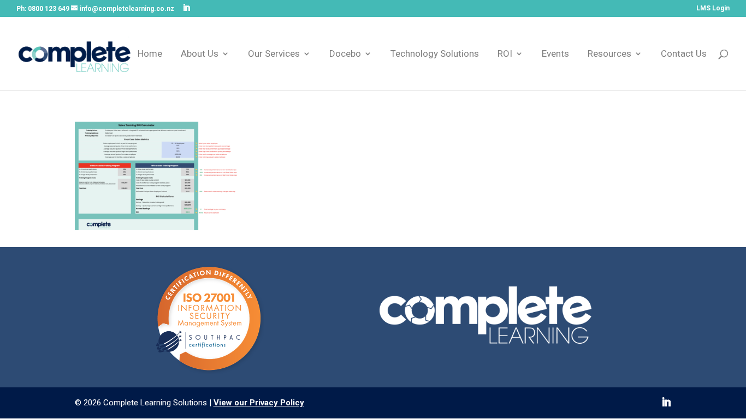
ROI (505, 54)
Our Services (274, 54)
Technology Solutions (434, 54)
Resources (609, 54)
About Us (199, 54)
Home (150, 54)
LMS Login (713, 8)
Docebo (345, 54)
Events (555, 54)
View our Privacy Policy (259, 403)
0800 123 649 (48, 9)
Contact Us (684, 54)
